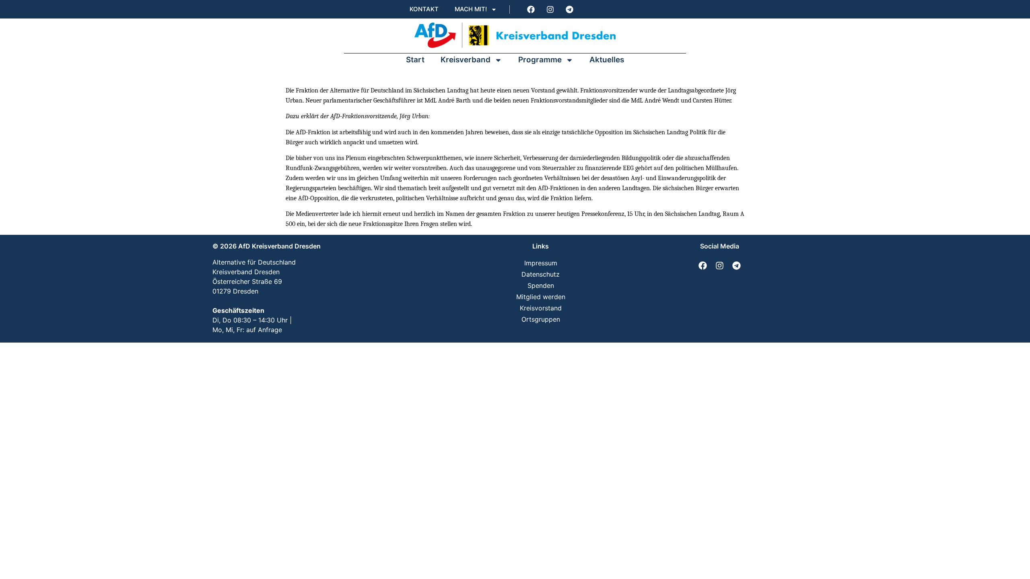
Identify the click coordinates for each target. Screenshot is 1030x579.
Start (415, 59)
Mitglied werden (540, 297)
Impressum (540, 263)
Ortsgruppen (540, 319)
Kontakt (424, 9)
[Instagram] (550, 9)
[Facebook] (530, 9)
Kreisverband (465, 59)
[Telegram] (569, 9)
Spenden (540, 285)
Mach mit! (471, 9)
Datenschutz (540, 274)
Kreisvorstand (541, 308)
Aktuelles (606, 59)
